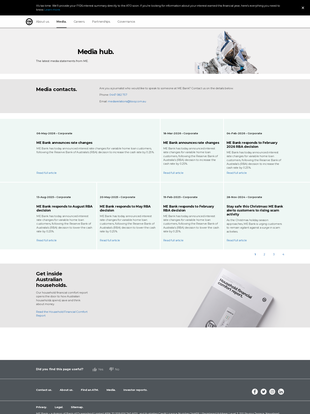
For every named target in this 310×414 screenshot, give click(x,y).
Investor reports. (135, 390)
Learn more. (52, 9)
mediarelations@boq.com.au (127, 101)
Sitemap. (76, 407)
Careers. (79, 21)
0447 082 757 (118, 94)
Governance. (126, 21)
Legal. (58, 407)
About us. (42, 21)
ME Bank (29, 21)
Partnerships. (101, 21)
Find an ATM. (89, 390)
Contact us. (44, 390)
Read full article (46, 173)
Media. (61, 21)
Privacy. (41, 407)
